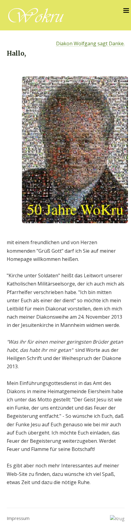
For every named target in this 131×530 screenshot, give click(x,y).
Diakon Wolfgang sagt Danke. (90, 43)
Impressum (18, 518)
